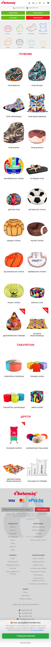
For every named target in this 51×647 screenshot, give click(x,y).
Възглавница (13, 537)
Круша (12, 530)
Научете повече (37, 630)
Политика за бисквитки (38, 584)
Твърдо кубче (37, 376)
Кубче (13, 550)
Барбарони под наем (37, 448)
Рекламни (37, 13)
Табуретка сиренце (14, 376)
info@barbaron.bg (26, 619)
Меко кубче (37, 407)
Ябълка (13, 527)
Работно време (25, 599)
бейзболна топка (37, 272)
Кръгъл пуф (37, 303)
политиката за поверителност (25, 516)
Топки (13, 543)
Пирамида (13, 533)
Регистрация (13, 562)
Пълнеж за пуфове (37, 481)
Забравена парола (13, 565)
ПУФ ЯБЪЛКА (14, 86)
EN (37, 3)
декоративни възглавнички (14, 480)
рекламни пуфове (38, 530)
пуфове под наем (38, 527)
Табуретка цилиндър (14, 407)
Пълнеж (13, 18)
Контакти (25, 595)
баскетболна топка (14, 272)
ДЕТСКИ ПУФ (14, 210)
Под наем (13, 13)
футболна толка (37, 210)
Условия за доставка (38, 568)
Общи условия (38, 558)
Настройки (25, 642)
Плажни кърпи (14, 448)
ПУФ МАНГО (13, 148)
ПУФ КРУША (37, 86)
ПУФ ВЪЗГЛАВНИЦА (37, 117)
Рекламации (38, 575)
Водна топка (14, 241)
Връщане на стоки (38, 571)
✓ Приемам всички (25, 636)
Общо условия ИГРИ (38, 540)
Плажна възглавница (37, 335)
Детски (13, 546)
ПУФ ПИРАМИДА (13, 117)
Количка (13, 568)
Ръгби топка (37, 241)
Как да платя (38, 565)
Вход (13, 558)
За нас (25, 592)
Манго (12, 540)
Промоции (38, 18)
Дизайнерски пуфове (14, 336)
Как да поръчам (38, 562)
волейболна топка (14, 179)
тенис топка (13, 303)
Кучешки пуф (37, 179)
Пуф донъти (37, 148)
